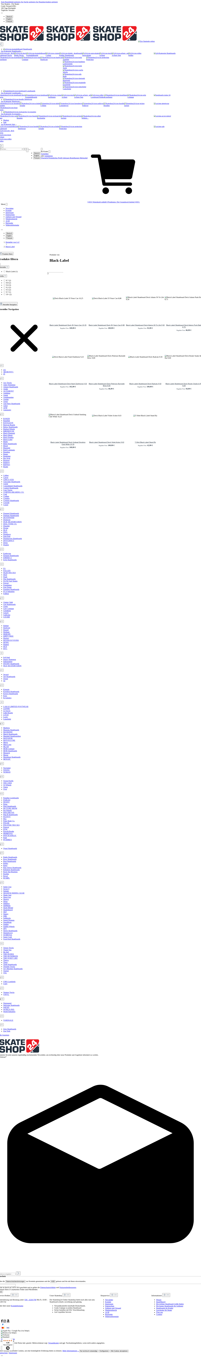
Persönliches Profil (55, 158)
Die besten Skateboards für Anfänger (169, 1306)
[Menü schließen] (22, 51)
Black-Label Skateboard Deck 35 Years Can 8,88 (107, 325)
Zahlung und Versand (13, 217)
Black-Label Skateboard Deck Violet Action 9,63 (106, 442)
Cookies (159, 1314)
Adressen (66, 158)
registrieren (49, 156)
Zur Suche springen (28, 2)
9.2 (8, 287)
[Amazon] (8, 1322)
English (9, 19)
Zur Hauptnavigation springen (47, 2)
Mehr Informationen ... (70, 1351)
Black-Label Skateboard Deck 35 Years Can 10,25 (68, 325)
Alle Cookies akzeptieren (119, 1351)
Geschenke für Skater (164, 1310)
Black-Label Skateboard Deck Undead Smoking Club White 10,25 (67, 443)
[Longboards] (162, 95)
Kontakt (9, 210)
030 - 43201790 (30, 1300)
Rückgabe (9, 223)
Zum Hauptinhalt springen (11, 2)
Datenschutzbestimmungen (15, 1281)
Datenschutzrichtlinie (48, 1287)
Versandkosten (53, 1343)
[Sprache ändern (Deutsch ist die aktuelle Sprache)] (29, 149)
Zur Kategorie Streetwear (10, 101)
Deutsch (9, 16)
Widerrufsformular (12, 225)
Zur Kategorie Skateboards (11, 51)
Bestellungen (75, 158)
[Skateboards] (165, 53)
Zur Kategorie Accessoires (10, 114)
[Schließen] (2, 1355)
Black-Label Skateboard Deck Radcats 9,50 (145, 384)
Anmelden (45, 154)
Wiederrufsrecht (11, 219)
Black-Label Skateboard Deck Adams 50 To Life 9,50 (145, 325)
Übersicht (44, 158)
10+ (9, 294)
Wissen (158, 1300)
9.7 (8, 292)
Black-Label (12, 271)
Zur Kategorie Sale (8, 124)
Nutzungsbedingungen (67, 1287)
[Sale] (159, 126)
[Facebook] (2, 1322)
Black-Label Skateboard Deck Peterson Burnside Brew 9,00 (107, 385)
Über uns (159, 1312)
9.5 (8, 290)
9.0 (8, 285)
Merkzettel (84, 158)
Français (9, 21)
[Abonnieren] (18, 1273)
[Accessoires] (162, 116)
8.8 (8, 283)
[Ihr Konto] (42, 149)
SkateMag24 (160, 1302)
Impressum (10, 213)
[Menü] (25, 149)
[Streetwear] (161, 103)
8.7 (8, 280)
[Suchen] (23, 149)
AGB (8, 221)
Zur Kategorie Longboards (11, 93)
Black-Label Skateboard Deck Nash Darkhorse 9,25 (68, 384)
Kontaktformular (17, 1306)
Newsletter (9, 208)
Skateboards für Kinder (164, 1308)
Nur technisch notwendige (88, 1351)
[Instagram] (5, 1322)
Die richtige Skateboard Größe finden (170, 1304)
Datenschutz (10, 215)
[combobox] (11, 149)
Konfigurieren (104, 1351)
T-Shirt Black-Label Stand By (145, 442)
